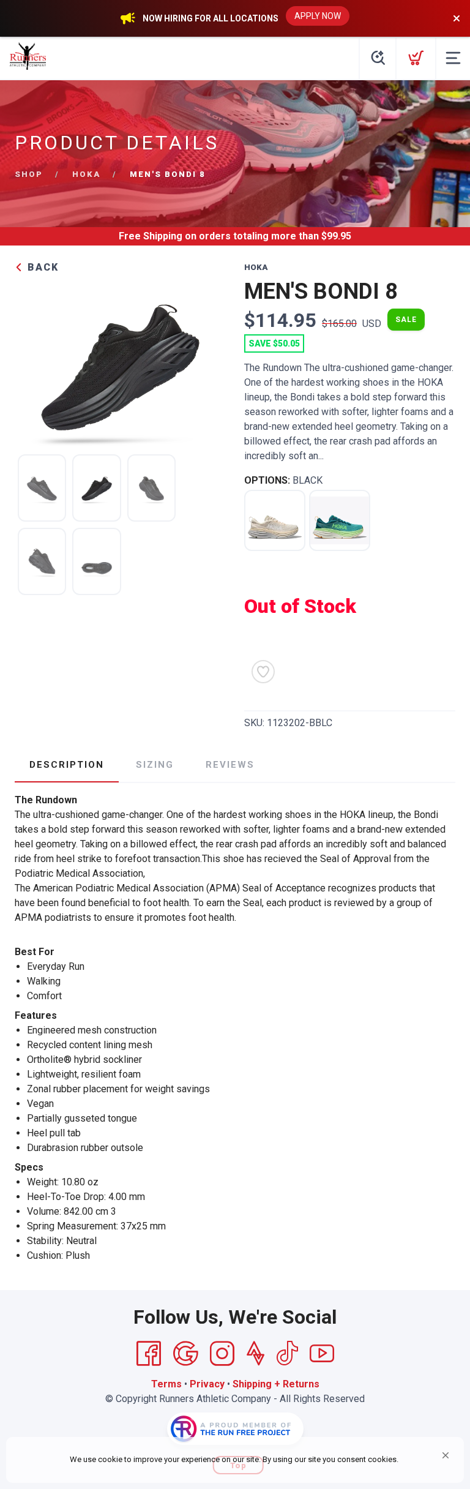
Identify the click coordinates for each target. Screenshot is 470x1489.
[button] (445, 1455)
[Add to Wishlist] (263, 671)
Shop (29, 174)
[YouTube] (322, 1353)
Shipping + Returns (276, 1384)
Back (41, 267)
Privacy (207, 1384)
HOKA (86, 174)
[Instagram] (222, 1353)
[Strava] (255, 1353)
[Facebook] (148, 1353)
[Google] (185, 1353)
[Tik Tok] (287, 1353)
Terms (166, 1384)
